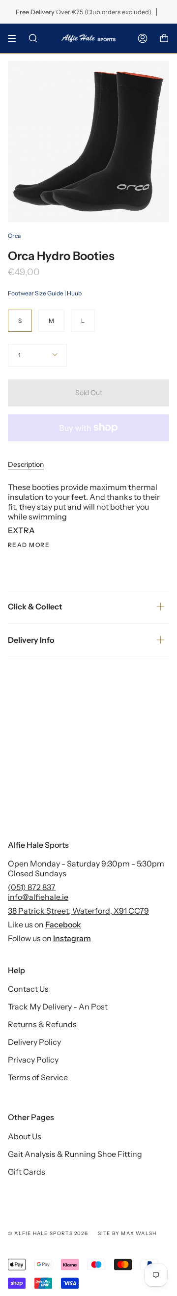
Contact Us (28, 989)
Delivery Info (31, 640)
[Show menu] (15, 38)
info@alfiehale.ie (38, 897)
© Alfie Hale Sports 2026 (48, 1233)
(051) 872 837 (32, 887)
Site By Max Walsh (127, 1233)
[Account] (143, 38)
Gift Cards (26, 1172)
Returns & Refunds (42, 1024)
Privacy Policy (33, 1060)
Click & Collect (35, 606)
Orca (14, 235)
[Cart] (164, 38)
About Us (24, 1136)
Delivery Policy (34, 1042)
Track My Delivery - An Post (58, 1006)
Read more (29, 545)
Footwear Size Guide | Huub (45, 293)
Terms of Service (38, 1077)
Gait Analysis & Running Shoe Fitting (75, 1154)
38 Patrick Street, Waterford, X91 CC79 (78, 911)
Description (26, 464)
